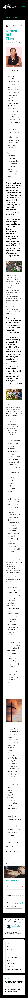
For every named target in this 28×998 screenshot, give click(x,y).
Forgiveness (15, 822)
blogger (9, 816)
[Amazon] (9, 982)
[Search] (9, 6)
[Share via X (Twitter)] (10, 851)
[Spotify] (11, 982)
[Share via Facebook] (6, 851)
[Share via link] (18, 851)
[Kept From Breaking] (14, 872)
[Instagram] (14, 982)
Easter (8, 826)
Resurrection (10, 829)
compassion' (10, 839)
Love (8, 822)
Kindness (18, 829)
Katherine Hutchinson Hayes (14, 819)
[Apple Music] (6, 982)
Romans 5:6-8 (10, 836)
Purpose (18, 839)
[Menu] (23, 6)
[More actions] (21, 26)
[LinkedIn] (21, 982)
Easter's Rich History (12, 832)
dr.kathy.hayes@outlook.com (14, 989)
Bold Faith (15, 816)
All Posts (7, 17)
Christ (14, 826)
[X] (19, 982)
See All (20, 863)
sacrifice (16, 842)
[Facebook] (16, 982)
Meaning (9, 842)
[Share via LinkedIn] (14, 851)
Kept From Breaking (12, 880)
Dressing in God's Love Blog (13, 846)
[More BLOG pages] (20, 960)
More (15, 17)
